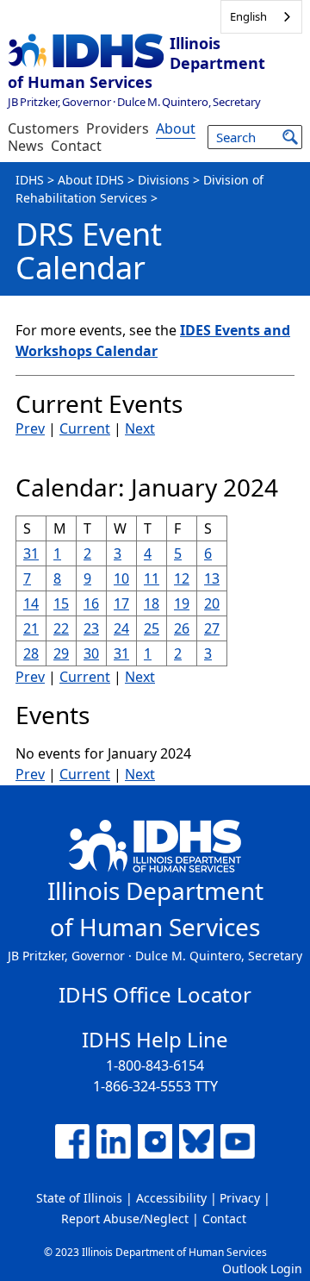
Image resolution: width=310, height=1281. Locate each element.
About (175, 128)
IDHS (30, 180)
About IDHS (91, 180)
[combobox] (261, 17)
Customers (43, 128)
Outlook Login (262, 1268)
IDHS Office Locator (155, 994)
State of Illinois (79, 1198)
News (26, 145)
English (248, 16)
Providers (117, 128)
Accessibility (171, 1198)
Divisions (163, 180)
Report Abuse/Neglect (125, 1218)
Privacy (240, 1198)
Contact (76, 145)
